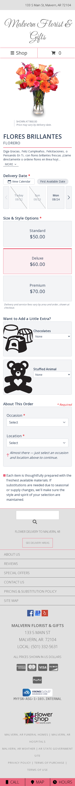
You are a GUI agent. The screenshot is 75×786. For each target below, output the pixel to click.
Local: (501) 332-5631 (37, 646)
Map (39, 782)
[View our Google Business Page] (37, 615)
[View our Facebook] (30, 615)
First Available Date (52, 181)
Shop (21, 52)
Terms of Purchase (49, 762)
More (9, 164)
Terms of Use (37, 770)
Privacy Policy (19, 762)
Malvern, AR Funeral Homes (26, 734)
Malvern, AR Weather (18, 748)
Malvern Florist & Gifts (37, 30)
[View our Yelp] (45, 615)
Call (13, 782)
